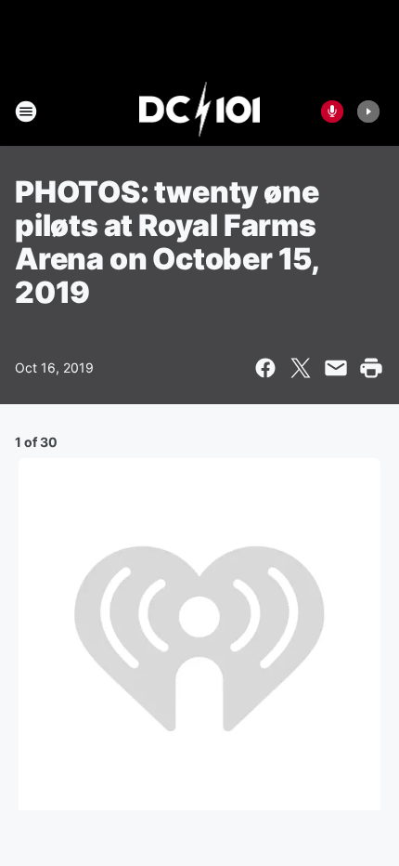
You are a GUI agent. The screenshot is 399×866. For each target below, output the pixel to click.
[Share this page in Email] (336, 368)
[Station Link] (200, 111)
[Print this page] (371, 368)
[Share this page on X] (301, 368)
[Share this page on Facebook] (265, 368)
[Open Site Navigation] (26, 111)
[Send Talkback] (332, 111)
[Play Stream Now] (368, 111)
